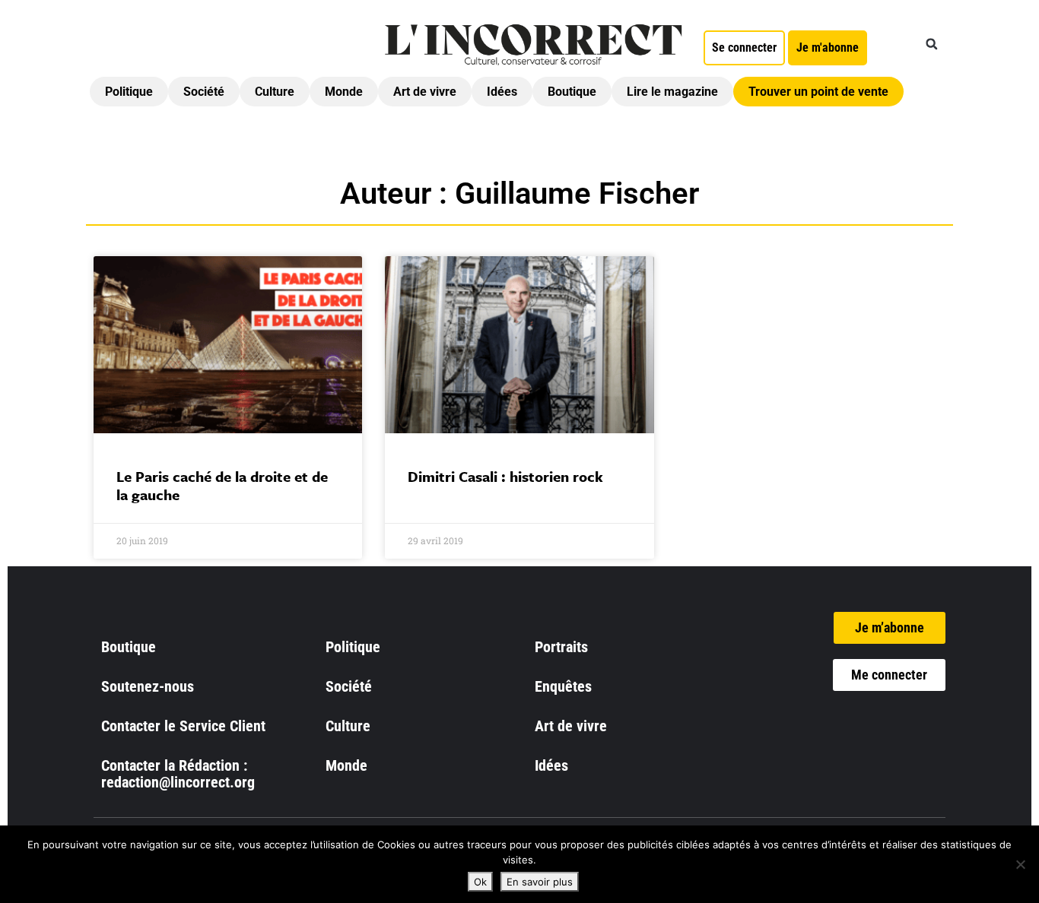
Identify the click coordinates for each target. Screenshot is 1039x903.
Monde (344, 91)
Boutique (572, 91)
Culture (274, 91)
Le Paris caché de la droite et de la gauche (222, 485)
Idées (502, 91)
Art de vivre (424, 91)
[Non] (1020, 864)
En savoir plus (540, 882)
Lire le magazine (672, 91)
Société (203, 91)
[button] (931, 44)
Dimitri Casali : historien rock (505, 476)
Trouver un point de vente (818, 91)
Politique (129, 91)
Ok (480, 882)
